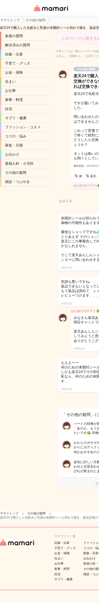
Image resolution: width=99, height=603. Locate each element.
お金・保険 (14, 72)
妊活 (8, 109)
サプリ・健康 (15, 118)
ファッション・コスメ (23, 127)
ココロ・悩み (15, 136)
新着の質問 (14, 36)
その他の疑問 (15, 173)
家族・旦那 (14, 145)
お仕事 (10, 91)
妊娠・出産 (14, 54)
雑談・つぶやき (17, 182)
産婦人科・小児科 (19, 163)
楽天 (93, 176)
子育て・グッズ (17, 63)
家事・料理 (14, 100)
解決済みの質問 (17, 45)
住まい (10, 81)
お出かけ (12, 154)
